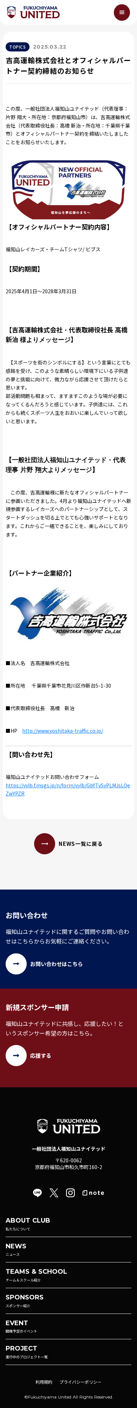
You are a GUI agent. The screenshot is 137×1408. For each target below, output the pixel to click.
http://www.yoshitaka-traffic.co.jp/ (62, 730)
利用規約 (43, 1381)
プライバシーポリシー (80, 1381)
